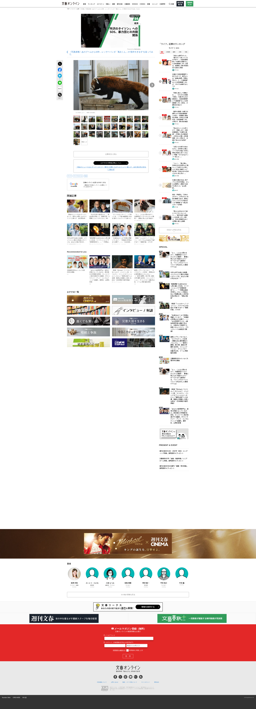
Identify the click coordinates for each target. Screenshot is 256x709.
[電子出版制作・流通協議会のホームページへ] (104, 689)
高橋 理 (176, 190)
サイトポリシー (145, 682)
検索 (172, 4)
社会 (85, 176)
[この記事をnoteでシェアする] (59, 89)
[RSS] (141, 677)
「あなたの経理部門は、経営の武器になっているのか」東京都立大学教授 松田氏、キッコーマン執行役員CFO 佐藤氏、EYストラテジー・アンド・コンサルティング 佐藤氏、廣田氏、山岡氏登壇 (99, 277)
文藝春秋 (127, 4)
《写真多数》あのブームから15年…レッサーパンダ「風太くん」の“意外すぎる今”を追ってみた (111, 53)
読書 (148, 4)
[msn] (136, 677)
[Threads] (125, 677)
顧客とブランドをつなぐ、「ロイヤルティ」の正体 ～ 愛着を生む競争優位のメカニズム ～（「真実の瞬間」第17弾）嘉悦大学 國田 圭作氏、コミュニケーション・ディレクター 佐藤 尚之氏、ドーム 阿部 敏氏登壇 (144, 277)
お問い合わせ (114, 682)
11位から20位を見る (174, 230)
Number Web (6, 697)
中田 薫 (176, 207)
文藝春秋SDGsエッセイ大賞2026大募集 (76, 272)
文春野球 (162, 4)
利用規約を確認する (119, 650)
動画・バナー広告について (130, 682)
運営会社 (156, 682)
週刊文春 (119, 4)
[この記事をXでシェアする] (59, 64)
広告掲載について (102, 682)
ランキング (91, 4)
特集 (107, 4)
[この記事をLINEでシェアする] (59, 83)
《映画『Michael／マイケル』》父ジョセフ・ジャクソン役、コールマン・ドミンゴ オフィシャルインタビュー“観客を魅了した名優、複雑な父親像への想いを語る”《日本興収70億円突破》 (122, 276)
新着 (84, 4)
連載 (113, 4)
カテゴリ (99, 4)
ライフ (73, 9)
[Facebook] (115, 677)
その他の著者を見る (128, 594)
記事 (78, 9)
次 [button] (152, 85)
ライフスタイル (78, 176)
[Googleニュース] (130, 677)
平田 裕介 (177, 70)
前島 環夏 (177, 159)
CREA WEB (16, 697)
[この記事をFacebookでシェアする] (59, 70)
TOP (68, 9)
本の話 (24, 697)
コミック (155, 4)
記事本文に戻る (111, 154)
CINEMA (142, 4)
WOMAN (135, 4)
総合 (177, 48)
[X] (120, 677)
